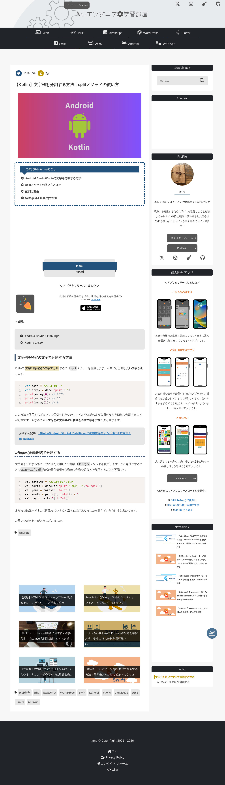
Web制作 (24, 692)
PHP (81, 33)
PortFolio (182, 248)
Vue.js (107, 692)
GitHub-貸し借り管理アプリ (183, 505)
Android (133, 43)
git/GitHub (121, 692)
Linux (20, 702)
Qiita (114, 769)
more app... (182, 478)
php (36, 692)
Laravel (94, 692)
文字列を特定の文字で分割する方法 (174, 677)
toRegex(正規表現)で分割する (173, 682)
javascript (115, 33)
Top (114, 751)
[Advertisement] (80, 231)
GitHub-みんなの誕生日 (184, 500)
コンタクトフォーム (182, 238)
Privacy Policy (114, 757)
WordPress (150, 33)
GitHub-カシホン (183, 510)
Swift (62, 43)
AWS (98, 43)
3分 (47, 73)
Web (46, 33)
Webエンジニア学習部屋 (112, 13)
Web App (169, 43)
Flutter (186, 33)
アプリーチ (95, 300)
